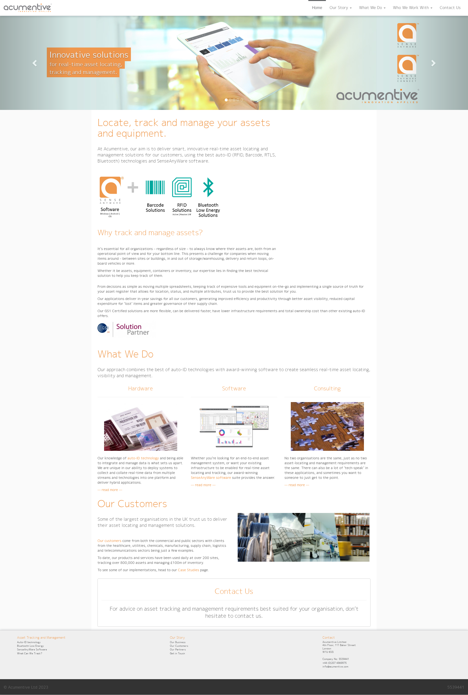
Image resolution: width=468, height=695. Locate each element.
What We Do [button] (371, 7)
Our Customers (179, 645)
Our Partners (178, 649)
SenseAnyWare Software (32, 649)
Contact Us (450, 7)
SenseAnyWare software (211, 477)
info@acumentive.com (335, 666)
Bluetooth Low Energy (30, 645)
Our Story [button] (339, 7)
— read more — (110, 489)
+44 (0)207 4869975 (334, 663)
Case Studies (188, 570)
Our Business (177, 642)
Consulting (327, 388)
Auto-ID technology (29, 642)
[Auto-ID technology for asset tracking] (140, 427)
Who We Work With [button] (411, 7)
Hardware (140, 388)
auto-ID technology (143, 458)
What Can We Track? (29, 653)
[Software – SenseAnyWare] (234, 427)
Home (317, 7)
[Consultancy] (327, 427)
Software (234, 388)
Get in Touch (177, 653)
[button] (35, 63)
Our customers (109, 540)
